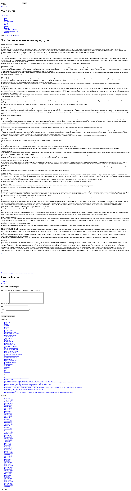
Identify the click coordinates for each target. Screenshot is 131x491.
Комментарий (5, 303)
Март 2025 (7, 401)
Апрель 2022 (8, 421)
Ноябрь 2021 (8, 422)
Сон (5, 368)
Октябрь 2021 (8, 424)
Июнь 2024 (7, 406)
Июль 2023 (7, 409)
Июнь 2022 (7, 417)
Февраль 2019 (8, 465)
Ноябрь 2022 (8, 413)
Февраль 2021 (8, 432)
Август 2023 (8, 408)
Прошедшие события (10, 360)
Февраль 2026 (8, 400)
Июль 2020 (7, 443)
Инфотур (7, 340)
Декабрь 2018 (8, 467)
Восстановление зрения (11, 333)
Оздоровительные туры (11, 356)
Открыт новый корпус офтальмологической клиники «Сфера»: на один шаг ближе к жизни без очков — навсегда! (39, 383)
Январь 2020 (8, 451)
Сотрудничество (9, 21)
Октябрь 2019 (8, 453)
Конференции (8, 341)
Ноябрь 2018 (8, 469)
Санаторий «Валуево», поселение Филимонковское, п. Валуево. (23, 389)
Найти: (3, 3)
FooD (6, 24)
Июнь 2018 (7, 475)
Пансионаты (8, 359)
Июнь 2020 (7, 445)
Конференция (8, 343)
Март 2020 (7, 449)
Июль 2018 (7, 473)
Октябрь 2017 (8, 485)
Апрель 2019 (8, 462)
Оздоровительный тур (11, 31)
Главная (6, 18)
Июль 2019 (7, 457)
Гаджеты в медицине (10, 335)
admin (17, 35)
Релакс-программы (10, 362)
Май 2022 (7, 419)
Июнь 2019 (7, 459)
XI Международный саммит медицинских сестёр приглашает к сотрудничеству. (28, 381)
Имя (2, 306)
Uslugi (6, 20)
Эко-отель (7, 372)
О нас (6, 23)
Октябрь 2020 (8, 438)
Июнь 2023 (7, 411)
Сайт (2, 313)
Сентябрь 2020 (8, 440)
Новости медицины (10, 352)
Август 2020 (8, 441)
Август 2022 (8, 416)
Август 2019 (8, 456)
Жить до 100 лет (9, 336)
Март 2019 (7, 464)
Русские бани (8, 364)
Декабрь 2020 (8, 435)
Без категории (8, 330)
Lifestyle (6, 28)
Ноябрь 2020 (8, 437)
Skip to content (5, 15)
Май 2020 (7, 446)
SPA (5, 328)
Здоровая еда (8, 338)
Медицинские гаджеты (11, 348)
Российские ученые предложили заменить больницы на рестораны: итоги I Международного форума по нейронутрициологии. (43, 387)
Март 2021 (7, 430)
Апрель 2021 (8, 429)
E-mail (3, 309)
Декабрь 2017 (8, 483)
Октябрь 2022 (8, 414)
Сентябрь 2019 (8, 454)
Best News (7, 32)
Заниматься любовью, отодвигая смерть (16, 378)
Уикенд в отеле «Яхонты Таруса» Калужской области (20, 386)
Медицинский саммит (11, 349)
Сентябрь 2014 (8, 486)
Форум (6, 370)
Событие (7, 367)
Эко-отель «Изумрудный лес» (13, 391)
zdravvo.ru (4, 6)
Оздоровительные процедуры (24, 273)
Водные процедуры (10, 332)
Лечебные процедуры (10, 29)
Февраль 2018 (8, 481)
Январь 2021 (8, 433)
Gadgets (6, 26)
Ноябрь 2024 (8, 405)
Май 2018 (7, 477)
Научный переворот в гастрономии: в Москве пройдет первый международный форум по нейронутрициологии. (38, 392)
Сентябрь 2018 (8, 472)
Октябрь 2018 (8, 470)
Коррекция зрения (9, 344)
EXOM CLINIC (9, 379)
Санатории (7, 365)
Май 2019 (7, 461)
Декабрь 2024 (8, 403)
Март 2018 (7, 480)
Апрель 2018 (8, 478)
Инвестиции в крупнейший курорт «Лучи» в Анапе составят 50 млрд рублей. (28, 384)
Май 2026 (7, 398)
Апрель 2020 (8, 448)
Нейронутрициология (11, 351)
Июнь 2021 (7, 425)
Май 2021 (7, 427)
